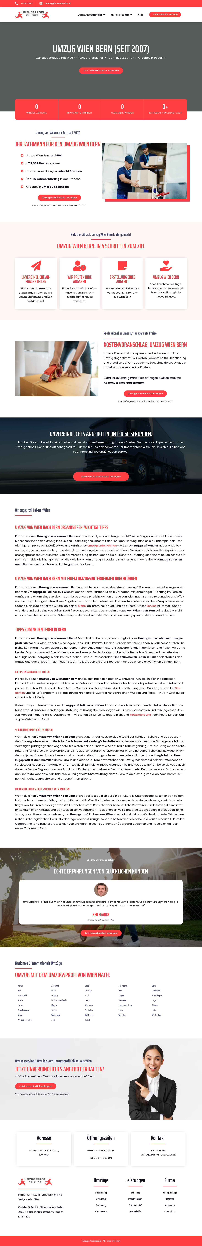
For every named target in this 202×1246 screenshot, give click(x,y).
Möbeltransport (135, 1199)
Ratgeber (170, 1199)
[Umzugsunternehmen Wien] (32, 14)
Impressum (170, 1205)
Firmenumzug (101, 1211)
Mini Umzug (101, 1199)
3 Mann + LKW (135, 1205)
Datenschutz (169, 1211)
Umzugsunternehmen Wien (90, 14)
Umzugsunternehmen (102, 545)
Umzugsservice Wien (119, 14)
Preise (140, 14)
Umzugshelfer (135, 1211)
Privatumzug (101, 1192)
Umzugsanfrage (170, 1192)
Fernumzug (101, 1205)
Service (151, 606)
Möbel (82, 606)
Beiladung (135, 1192)
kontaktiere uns (140, 715)
